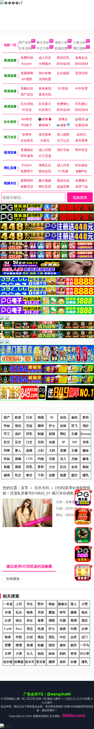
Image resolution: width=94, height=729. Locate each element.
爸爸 (73, 653)
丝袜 (63, 426)
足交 (18, 442)
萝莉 (86, 417)
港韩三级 (61, 42)
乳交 (18, 475)
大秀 (84, 604)
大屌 (19, 653)
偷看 (41, 620)
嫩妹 (86, 450)
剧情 (52, 434)
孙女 (30, 620)
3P (63, 442)
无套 (52, 459)
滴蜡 (52, 620)
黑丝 (41, 637)
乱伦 (63, 467)
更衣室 (40, 662)
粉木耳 (29, 662)
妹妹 (52, 653)
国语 (52, 645)
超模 (29, 450)
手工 (7, 434)
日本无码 (25, 48)
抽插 (63, 629)
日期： (61, 508)
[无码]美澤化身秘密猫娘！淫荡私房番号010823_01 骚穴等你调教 (46, 490)
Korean (86, 434)
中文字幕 (43, 48)
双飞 (74, 426)
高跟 (18, 467)
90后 (63, 637)
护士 (52, 426)
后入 (63, 459)
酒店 (84, 620)
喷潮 (19, 645)
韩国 (41, 417)
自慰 (52, 475)
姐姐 (41, 653)
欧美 (18, 417)
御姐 (86, 467)
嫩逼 (86, 459)
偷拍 (74, 417)
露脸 (52, 612)
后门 (84, 637)
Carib (8, 629)
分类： (61, 501)
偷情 (7, 475)
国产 (7, 417)
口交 (29, 442)
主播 (74, 434)
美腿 (7, 467)
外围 (73, 629)
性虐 (41, 629)
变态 (30, 629)
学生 (30, 604)
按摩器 (19, 662)
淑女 (19, 620)
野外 (41, 604)
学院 (19, 637)
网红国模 (79, 48)
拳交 (29, 475)
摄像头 (62, 604)
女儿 (30, 653)
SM (74, 442)
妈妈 (63, 653)
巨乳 (29, 434)
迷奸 (18, 434)
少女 (52, 467)
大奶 (52, 450)
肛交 (7, 442)
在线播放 (13, 578)
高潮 (73, 620)
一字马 (84, 645)
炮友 (84, 612)
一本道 (8, 604)
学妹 (7, 426)
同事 (7, 450)
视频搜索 (80, 197)
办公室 (84, 653)
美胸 (18, 459)
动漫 (52, 442)
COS (29, 459)
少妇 (41, 450)
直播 (63, 450)
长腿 (63, 620)
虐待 (63, 645)
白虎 (8, 620)
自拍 (63, 417)
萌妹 (52, 604)
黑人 (73, 604)
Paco (19, 629)
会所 (73, 637)
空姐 (29, 426)
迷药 (63, 662)
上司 (19, 604)
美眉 (30, 645)
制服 (41, 434)
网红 (63, 434)
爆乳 (86, 475)
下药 (41, 475)
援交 (74, 475)
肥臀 (8, 645)
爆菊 (73, 612)
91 (52, 417)
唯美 (30, 612)
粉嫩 (41, 645)
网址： (61, 514)
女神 (84, 629)
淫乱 (52, 637)
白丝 (30, 637)
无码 (41, 442)
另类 (86, 442)
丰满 (8, 612)
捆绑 (52, 662)
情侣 (18, 426)
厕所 (73, 645)
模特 (41, 426)
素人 (18, 450)
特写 (63, 612)
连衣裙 (8, 662)
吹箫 (73, 662)
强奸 (86, 426)
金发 (74, 467)
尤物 (74, 459)
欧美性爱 (61, 48)
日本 (29, 417)
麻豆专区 (43, 42)
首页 (24, 487)
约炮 (41, 459)
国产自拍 (25, 42)
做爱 (63, 475)
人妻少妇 (79, 42)
